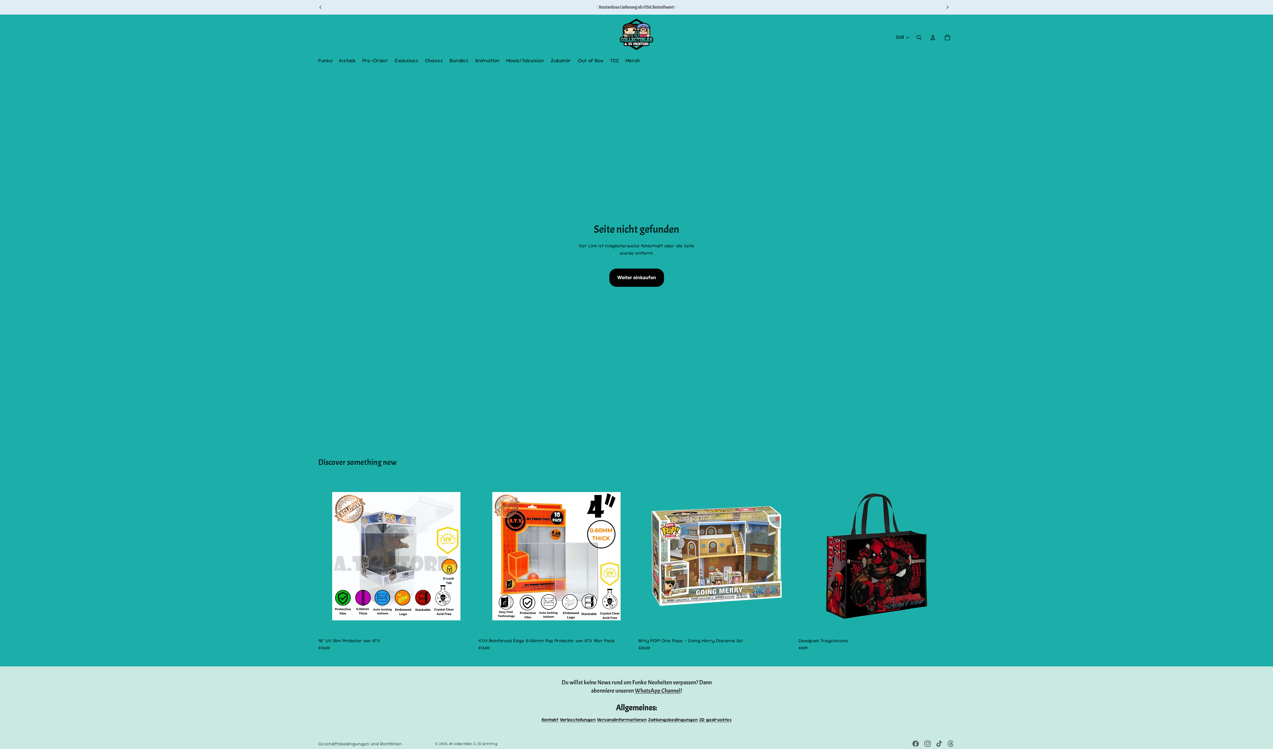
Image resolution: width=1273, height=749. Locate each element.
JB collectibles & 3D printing (473, 743)
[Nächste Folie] (947, 7)
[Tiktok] (939, 744)
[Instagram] (928, 744)
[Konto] (933, 37)
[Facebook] (916, 744)
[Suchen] (919, 37)
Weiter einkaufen (636, 277)
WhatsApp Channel (658, 691)
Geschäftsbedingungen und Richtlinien (360, 744)
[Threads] (951, 744)
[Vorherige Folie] (320, 7)
